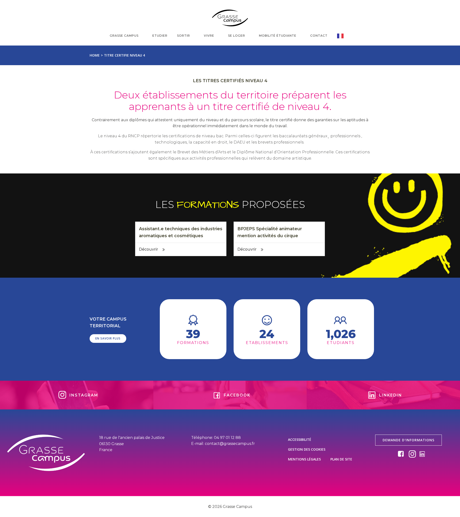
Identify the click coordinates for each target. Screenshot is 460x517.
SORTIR (183, 35)
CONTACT (319, 35)
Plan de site (341, 459)
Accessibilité (299, 439)
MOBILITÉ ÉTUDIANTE (277, 35)
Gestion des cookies (306, 449)
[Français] (343, 36)
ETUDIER (159, 35)
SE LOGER (236, 35)
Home (95, 55)
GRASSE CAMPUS (124, 35)
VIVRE (209, 35)
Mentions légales (304, 459)
